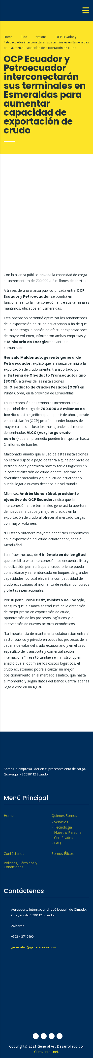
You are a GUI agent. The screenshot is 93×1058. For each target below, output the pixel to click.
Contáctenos (14, 854)
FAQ (57, 843)
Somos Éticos (63, 854)
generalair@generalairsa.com (33, 947)
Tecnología (63, 827)
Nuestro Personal (68, 832)
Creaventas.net (46, 1051)
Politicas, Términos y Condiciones (20, 865)
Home (8, 37)
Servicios (61, 822)
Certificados (63, 838)
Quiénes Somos (64, 816)
